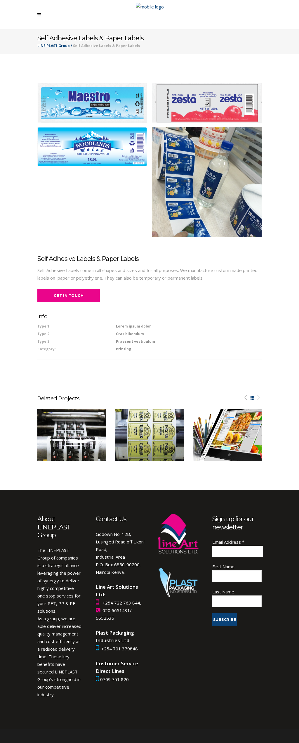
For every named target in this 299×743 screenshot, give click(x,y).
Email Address (228, 542)
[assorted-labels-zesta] (207, 103)
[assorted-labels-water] (92, 103)
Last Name (223, 592)
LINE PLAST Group (53, 46)
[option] (72, 435)
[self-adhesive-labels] (207, 182)
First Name (223, 566)
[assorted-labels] (92, 147)
